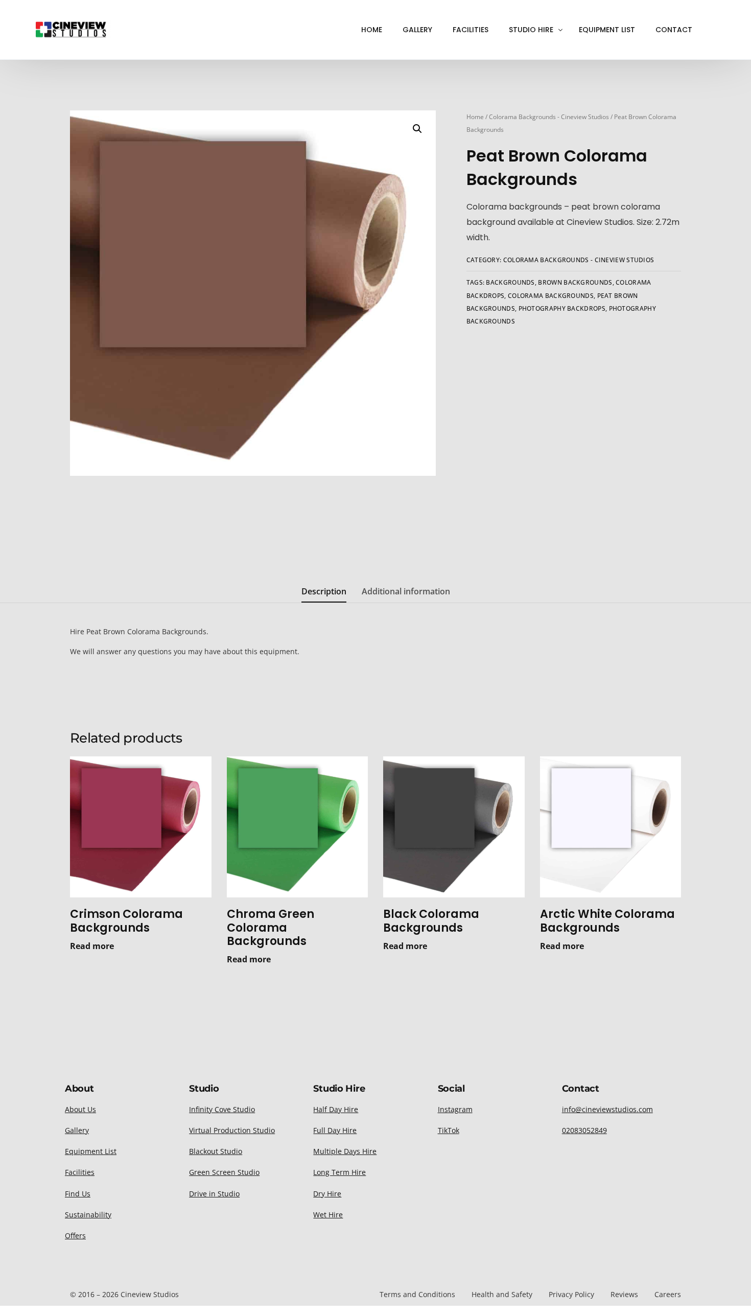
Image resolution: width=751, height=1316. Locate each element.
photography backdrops (562, 308)
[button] (417, 129)
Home (475, 116)
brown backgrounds (575, 282)
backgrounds (510, 282)
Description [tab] (323, 591)
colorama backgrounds (551, 295)
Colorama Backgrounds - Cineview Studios (549, 116)
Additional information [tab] (406, 591)
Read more (92, 946)
